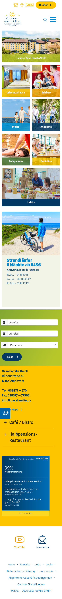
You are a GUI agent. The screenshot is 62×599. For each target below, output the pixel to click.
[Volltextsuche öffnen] (45, 19)
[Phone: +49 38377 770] (15, 5)
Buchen (43, 4)
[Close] (5, 413)
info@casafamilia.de (16, 400)
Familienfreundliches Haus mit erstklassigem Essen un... (21, 490)
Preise (10, 356)
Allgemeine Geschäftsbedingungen (30, 577)
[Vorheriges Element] (10, 259)
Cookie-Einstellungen (31, 584)
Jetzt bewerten (25, 513)
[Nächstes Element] (51, 259)
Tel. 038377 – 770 (14, 390)
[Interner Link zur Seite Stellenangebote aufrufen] (30, 5)
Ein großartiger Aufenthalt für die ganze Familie (23, 501)
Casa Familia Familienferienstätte (21, 459)
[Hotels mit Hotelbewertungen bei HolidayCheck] (41, 459)
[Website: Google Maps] (21, 5)
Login (49, 564)
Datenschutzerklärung (20, 571)
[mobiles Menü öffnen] (53, 19)
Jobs (38, 564)
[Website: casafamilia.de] (12, 19)
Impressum (47, 571)
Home (11, 564)
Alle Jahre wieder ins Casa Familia (23, 481)
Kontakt (25, 564)
